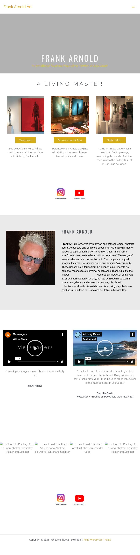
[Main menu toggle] (133, 6)
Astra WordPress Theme (97, 539)
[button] (35, 348)
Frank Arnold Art (17, 6)
